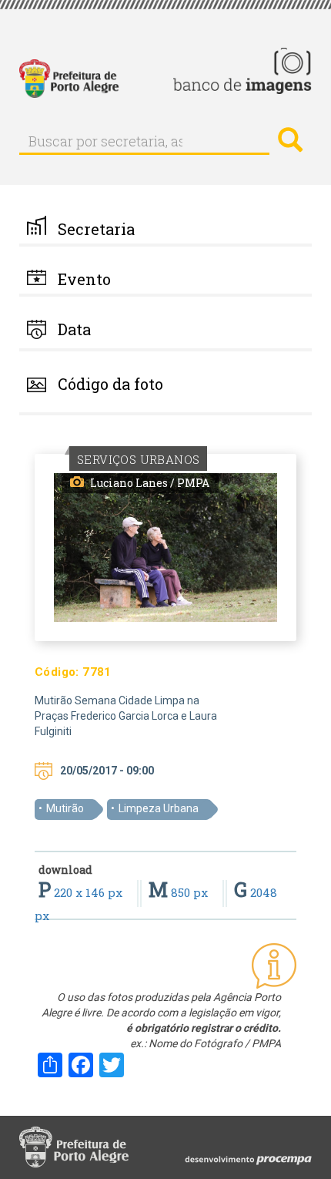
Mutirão (65, 808)
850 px (180, 892)
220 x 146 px (81, 892)
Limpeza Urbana (159, 808)
